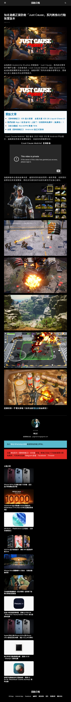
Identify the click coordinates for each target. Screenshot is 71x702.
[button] (5, 3)
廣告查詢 (41, 696)
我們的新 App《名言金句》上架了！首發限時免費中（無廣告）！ (35, 122)
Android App (19, 696)
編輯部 (35, 696)
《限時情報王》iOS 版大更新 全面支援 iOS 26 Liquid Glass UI (36, 118)
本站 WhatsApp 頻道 (19, 444)
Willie (35, 433)
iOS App (11, 696)
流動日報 (35, 2)
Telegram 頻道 (30, 455)
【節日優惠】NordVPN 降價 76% (22, 126)
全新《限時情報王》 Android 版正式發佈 (25, 129)
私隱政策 (52, 696)
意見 (47, 696)
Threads (51, 455)
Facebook (42, 455)
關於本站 (59, 696)
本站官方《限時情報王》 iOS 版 (23, 453)
